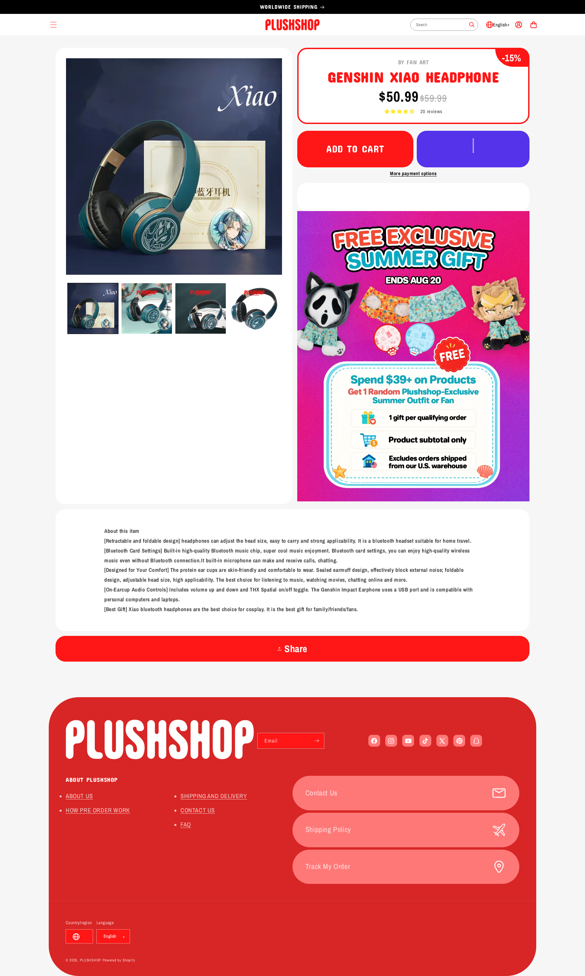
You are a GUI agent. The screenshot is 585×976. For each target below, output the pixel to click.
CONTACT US (197, 810)
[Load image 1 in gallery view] (93, 308)
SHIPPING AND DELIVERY (213, 796)
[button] (400, 111)
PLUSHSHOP (90, 960)
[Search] (472, 24)
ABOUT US (79, 796)
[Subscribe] (316, 741)
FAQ (185, 825)
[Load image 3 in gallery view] (200, 308)
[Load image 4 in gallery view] (254, 308)
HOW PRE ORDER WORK (98, 810)
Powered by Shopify (119, 960)
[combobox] (444, 24)
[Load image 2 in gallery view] (147, 308)
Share (295, 648)
